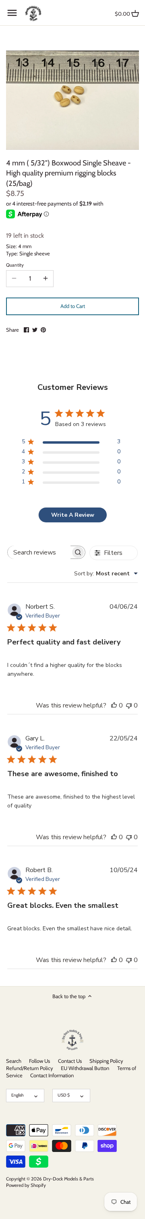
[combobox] (106, 573)
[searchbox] (39, 552)
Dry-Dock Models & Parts (68, 1179)
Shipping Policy (106, 1061)
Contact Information (52, 1075)
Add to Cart (72, 306)
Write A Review (72, 515)
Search (13, 1061)
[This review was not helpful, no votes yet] (129, 705)
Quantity (15, 265)
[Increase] (45, 279)
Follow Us (39, 1061)
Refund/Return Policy (29, 1068)
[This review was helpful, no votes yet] (114, 705)
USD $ (64, 1095)
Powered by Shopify (26, 1185)
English (17, 1095)
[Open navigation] (12, 13)
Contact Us (70, 1061)
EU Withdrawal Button (85, 1068)
